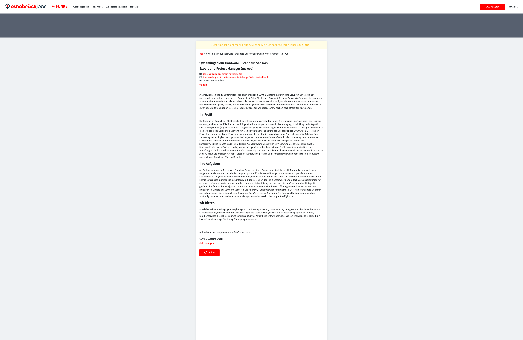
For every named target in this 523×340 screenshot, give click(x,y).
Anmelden (513, 7)
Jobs (201, 54)
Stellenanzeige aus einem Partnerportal (222, 74)
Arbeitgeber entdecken (116, 7)
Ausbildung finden (81, 7)
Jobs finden (98, 7)
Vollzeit (203, 85)
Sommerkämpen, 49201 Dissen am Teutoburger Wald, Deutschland (235, 77)
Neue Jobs (303, 45)
